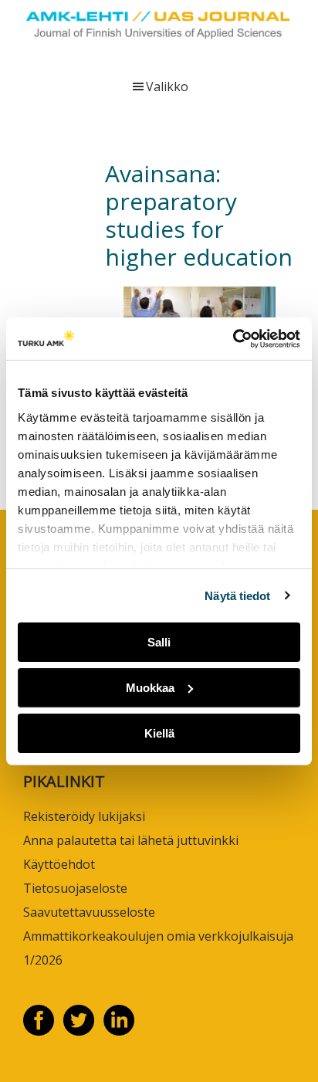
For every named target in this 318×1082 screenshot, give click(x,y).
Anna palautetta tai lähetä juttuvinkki (130, 840)
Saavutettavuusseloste (89, 912)
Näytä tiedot (237, 595)
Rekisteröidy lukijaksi (84, 816)
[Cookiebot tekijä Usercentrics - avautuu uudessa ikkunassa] (232, 338)
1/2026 (43, 959)
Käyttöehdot (59, 864)
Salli (159, 642)
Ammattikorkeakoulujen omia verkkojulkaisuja (158, 936)
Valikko (167, 86)
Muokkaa (150, 687)
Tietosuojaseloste (75, 888)
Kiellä (159, 732)
